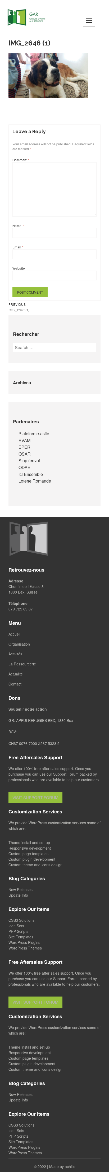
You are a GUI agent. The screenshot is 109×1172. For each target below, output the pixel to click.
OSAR (25, 454)
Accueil (14, 634)
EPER (24, 447)
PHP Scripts (18, 931)
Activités (15, 653)
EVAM (24, 440)
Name (18, 225)
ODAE (24, 467)
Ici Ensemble (31, 474)
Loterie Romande (35, 481)
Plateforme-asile (34, 433)
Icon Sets (16, 925)
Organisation (19, 644)
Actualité (15, 674)
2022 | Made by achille (56, 1166)
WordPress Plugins (24, 942)
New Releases (20, 889)
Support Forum (66, 774)
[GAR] (26, 17)
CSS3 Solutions (21, 920)
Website (18, 268)
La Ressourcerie (22, 663)
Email (18, 247)
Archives (22, 382)
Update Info (18, 895)
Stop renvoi (29, 460)
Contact (14, 684)
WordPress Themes (25, 948)
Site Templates (20, 936)
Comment (21, 159)
